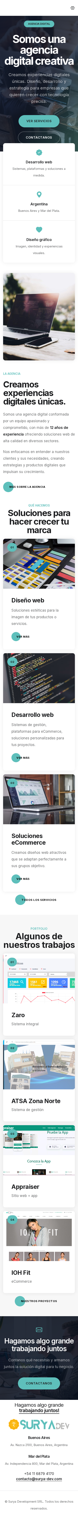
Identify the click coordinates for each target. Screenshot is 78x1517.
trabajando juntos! (39, 1410)
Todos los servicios (39, 899)
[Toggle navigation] (72, 7)
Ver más (23, 636)
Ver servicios (39, 121)
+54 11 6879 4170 (39, 1474)
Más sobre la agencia (27, 486)
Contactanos (39, 137)
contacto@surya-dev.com (39, 1479)
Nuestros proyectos (39, 1301)
